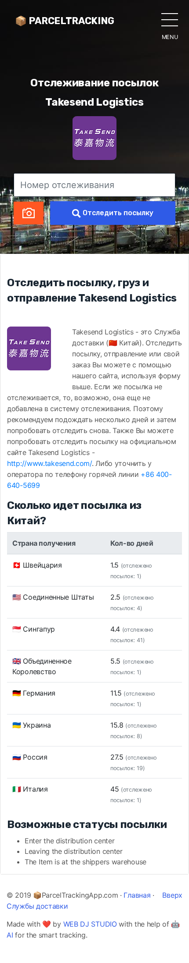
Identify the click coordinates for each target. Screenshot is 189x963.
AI (10, 935)
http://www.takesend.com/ (49, 463)
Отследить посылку (117, 213)
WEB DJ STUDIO (90, 924)
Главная (137, 895)
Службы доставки (37, 906)
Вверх (172, 895)
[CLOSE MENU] (169, 19)
